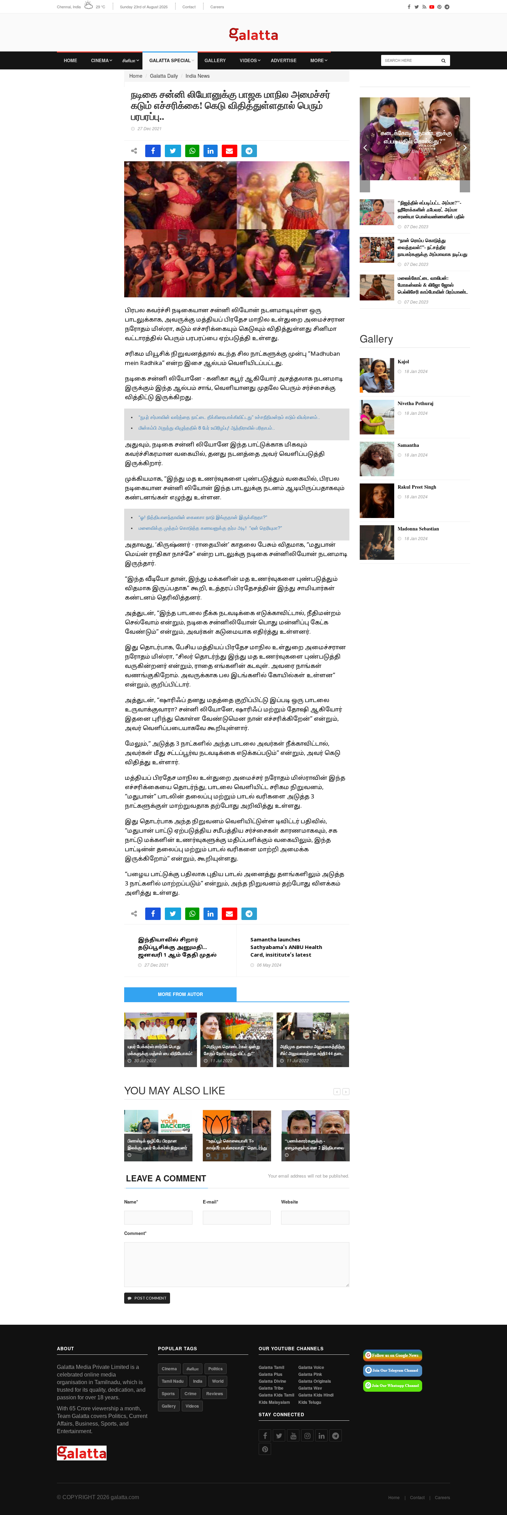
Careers (217, 6)
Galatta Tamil (271, 1367)
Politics (215, 1368)
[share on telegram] (249, 151)
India (197, 1381)
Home (70, 60)
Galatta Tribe (271, 1388)
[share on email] (229, 151)
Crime (191, 1393)
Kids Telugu (309, 1402)
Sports (168, 1393)
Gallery (215, 60)
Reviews (214, 1393)
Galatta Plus (270, 1374)
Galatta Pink (310, 1374)
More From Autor (180, 994)
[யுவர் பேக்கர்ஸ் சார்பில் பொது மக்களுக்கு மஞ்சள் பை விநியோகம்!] (160, 1039)
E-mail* (210, 1202)
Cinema (100, 60)
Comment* (135, 1233)
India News (198, 75)
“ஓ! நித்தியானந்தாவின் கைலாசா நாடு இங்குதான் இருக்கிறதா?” (203, 517)
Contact (189, 6)
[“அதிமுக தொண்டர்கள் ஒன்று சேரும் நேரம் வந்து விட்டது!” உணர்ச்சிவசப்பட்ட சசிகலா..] (236, 1039)
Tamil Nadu (172, 1381)
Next (465, 144)
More (317, 60)
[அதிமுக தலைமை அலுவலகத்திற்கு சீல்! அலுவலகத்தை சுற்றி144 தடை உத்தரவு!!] (313, 1039)
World (217, 1381)
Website (289, 1202)
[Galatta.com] (253, 29)
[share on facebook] (153, 151)
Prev (365, 144)
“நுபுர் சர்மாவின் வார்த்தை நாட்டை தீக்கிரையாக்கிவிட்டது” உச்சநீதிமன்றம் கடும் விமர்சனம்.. (229, 417)
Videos (248, 60)
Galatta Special (170, 60)
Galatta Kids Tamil (276, 1395)
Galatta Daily (164, 75)
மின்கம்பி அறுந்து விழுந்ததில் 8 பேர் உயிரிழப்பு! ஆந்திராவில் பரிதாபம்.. (207, 428)
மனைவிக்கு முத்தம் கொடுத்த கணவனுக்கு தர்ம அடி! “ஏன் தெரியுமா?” (210, 528)
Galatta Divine (272, 1381)
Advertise (284, 60)
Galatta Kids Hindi (316, 1395)
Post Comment (150, 1298)
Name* (131, 1202)
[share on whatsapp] (192, 151)
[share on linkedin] (210, 151)
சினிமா (129, 60)
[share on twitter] (173, 151)
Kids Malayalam (274, 1402)
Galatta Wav (310, 1388)
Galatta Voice (311, 1367)
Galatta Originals (314, 1381)
